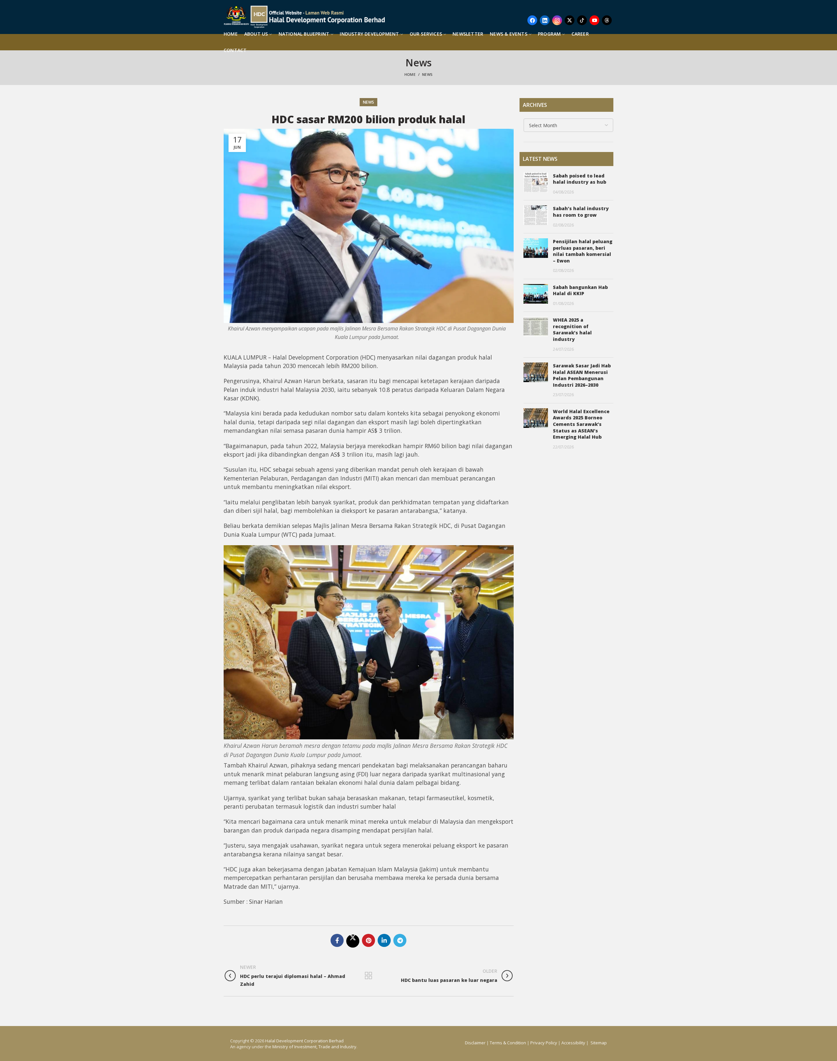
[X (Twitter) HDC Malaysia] (569, 20)
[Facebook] (337, 940)
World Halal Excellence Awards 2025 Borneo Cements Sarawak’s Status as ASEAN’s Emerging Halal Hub (581, 424)
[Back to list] (368, 976)
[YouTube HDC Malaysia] (594, 20)
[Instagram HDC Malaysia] (557, 20)
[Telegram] (399, 940)
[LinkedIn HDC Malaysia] (545, 20)
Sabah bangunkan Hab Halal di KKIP (580, 290)
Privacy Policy (543, 1043)
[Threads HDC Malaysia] (607, 20)
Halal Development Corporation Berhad (304, 1041)
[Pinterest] (368, 940)
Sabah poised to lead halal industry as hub (579, 179)
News (427, 74)
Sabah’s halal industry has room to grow (581, 211)
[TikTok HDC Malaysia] (582, 20)
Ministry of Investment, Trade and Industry (314, 1047)
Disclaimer (475, 1043)
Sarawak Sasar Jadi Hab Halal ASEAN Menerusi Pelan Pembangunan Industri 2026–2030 (582, 375)
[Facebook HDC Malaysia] (532, 20)
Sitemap (598, 1043)
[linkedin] (384, 940)
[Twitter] (352, 941)
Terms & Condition (508, 1043)
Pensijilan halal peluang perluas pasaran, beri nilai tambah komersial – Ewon (582, 251)
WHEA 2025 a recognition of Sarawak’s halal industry (572, 329)
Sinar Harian (266, 901)
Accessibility (573, 1043)
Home (410, 74)
